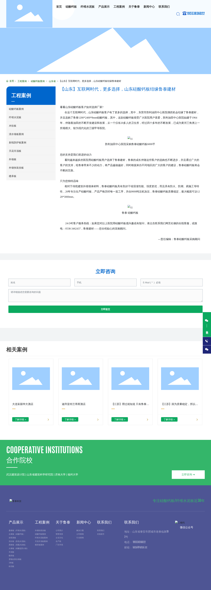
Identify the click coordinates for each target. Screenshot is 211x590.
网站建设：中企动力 (181, 582)
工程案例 (22, 81)
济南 (197, 582)
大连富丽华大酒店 (22, 404)
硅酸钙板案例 (38, 81)
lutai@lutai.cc (140, 547)
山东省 (52, 81)
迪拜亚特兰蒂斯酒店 (74, 404)
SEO (203, 582)
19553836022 (196, 13)
